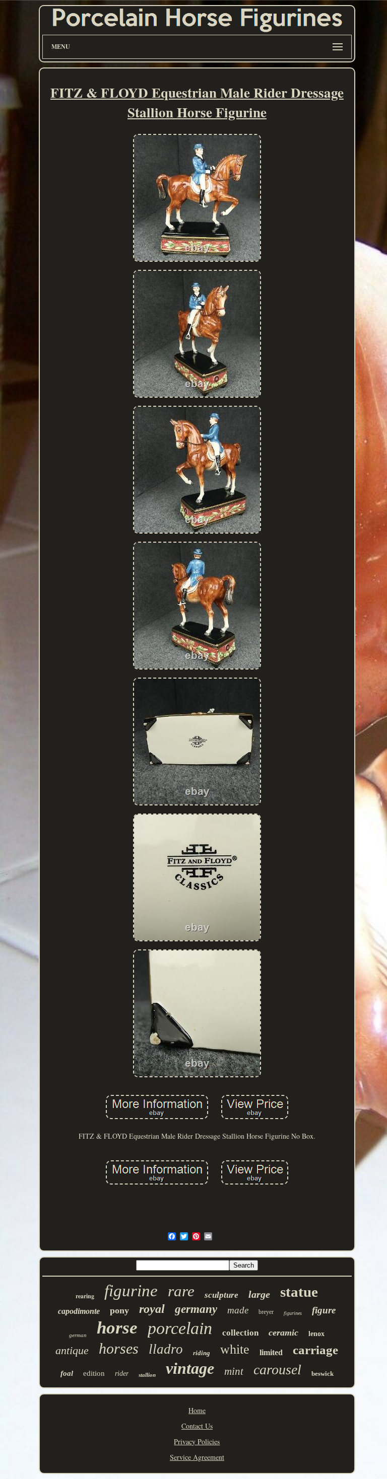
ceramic (283, 1332)
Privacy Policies (197, 1441)
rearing (85, 1296)
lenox (316, 1334)
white (234, 1349)
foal (66, 1373)
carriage (315, 1350)
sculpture (221, 1295)
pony (119, 1310)
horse (117, 1328)
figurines (293, 1313)
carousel (277, 1369)
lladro (166, 1349)
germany (196, 1309)
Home (197, 1410)
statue (299, 1292)
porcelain (180, 1328)
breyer (266, 1311)
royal (152, 1308)
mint (233, 1371)
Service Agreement (197, 1457)
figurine (131, 1291)
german (78, 1335)
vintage (190, 1368)
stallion (147, 1375)
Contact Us (197, 1426)
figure (324, 1310)
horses (119, 1348)
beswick (322, 1373)
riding (201, 1353)
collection (240, 1333)
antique (72, 1350)
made (237, 1310)
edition (94, 1373)
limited (271, 1352)
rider (121, 1373)
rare (181, 1291)
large (259, 1294)
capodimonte (79, 1311)
